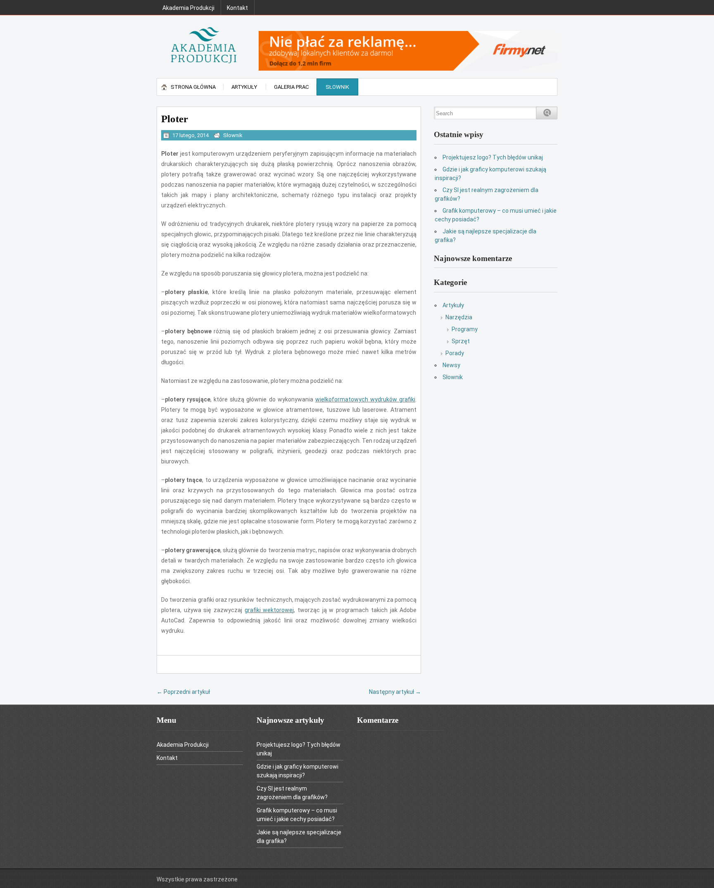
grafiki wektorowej (269, 610)
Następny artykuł (395, 692)
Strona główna (193, 87)
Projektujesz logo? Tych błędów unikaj (493, 157)
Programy (465, 329)
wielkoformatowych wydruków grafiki (365, 399)
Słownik (337, 87)
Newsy (451, 365)
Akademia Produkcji (188, 8)
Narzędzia (458, 317)
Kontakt (237, 8)
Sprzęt (461, 341)
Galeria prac (291, 87)
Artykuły (244, 87)
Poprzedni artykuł (183, 692)
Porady (454, 353)
